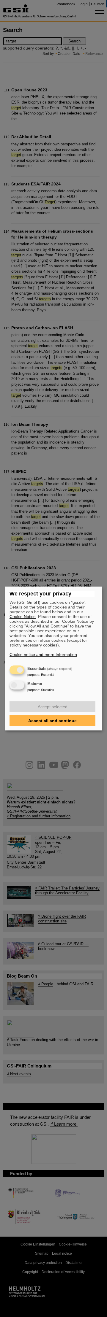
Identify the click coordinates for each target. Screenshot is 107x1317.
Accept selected (52, 706)
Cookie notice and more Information (43, 654)
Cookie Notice (23, 616)
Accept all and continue (52, 720)
